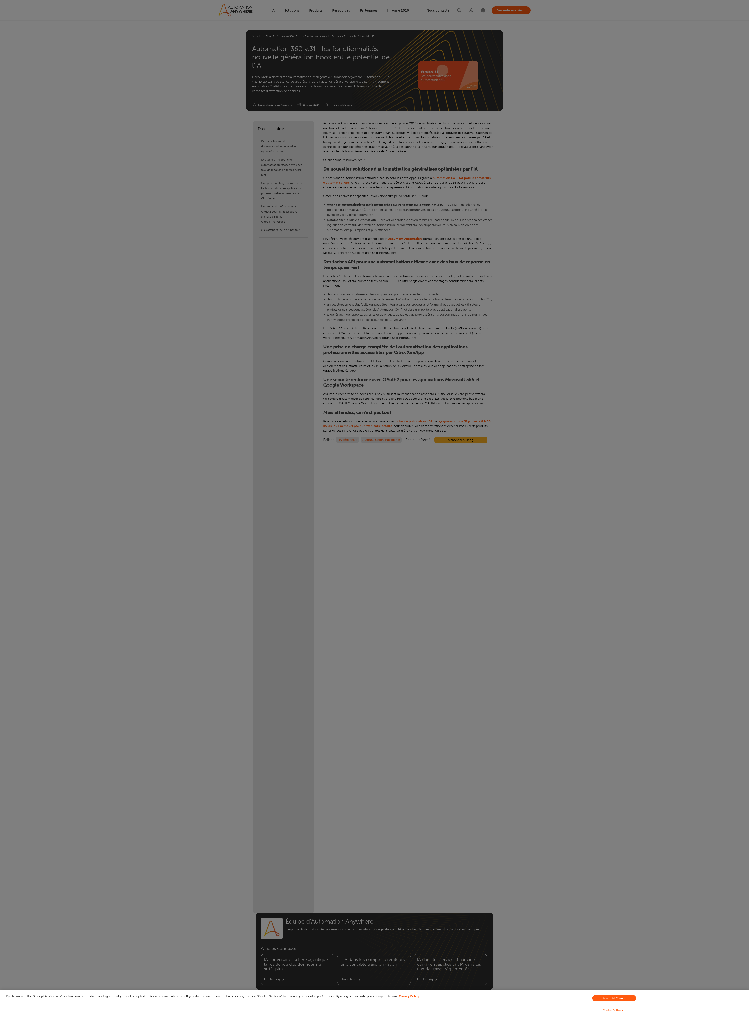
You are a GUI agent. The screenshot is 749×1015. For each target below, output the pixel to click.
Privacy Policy (409, 996)
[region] (374, 1002)
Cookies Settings (613, 1010)
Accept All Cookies (614, 998)
